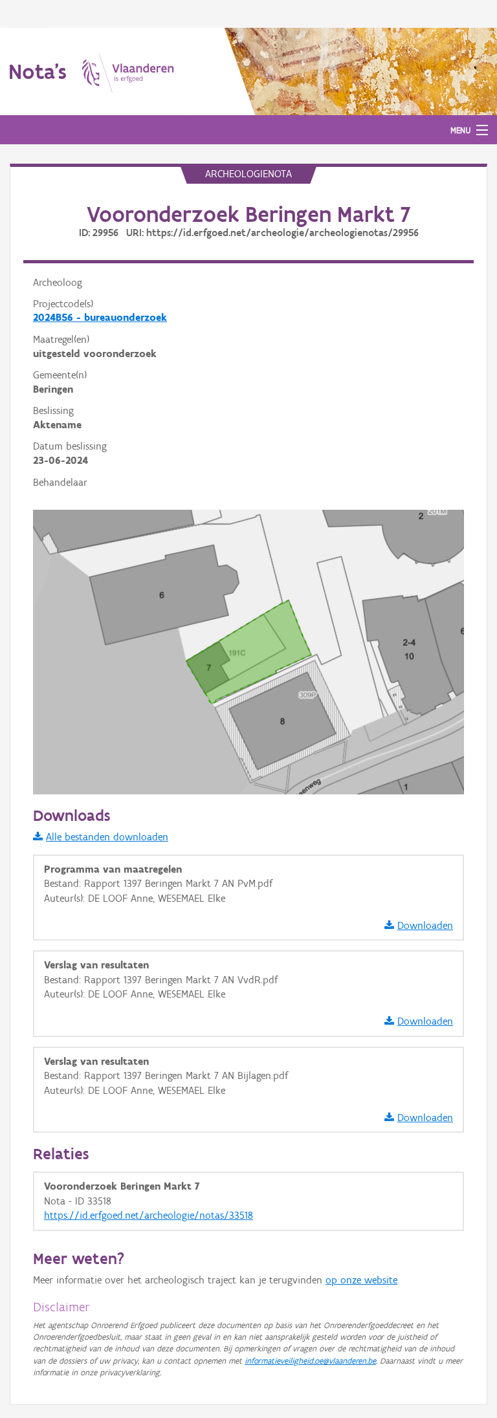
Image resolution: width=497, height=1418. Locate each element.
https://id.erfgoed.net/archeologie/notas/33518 (148, 1215)
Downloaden (425, 925)
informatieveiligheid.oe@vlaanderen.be (310, 1361)
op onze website (361, 1280)
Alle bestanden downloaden (107, 837)
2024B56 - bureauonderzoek (100, 317)
